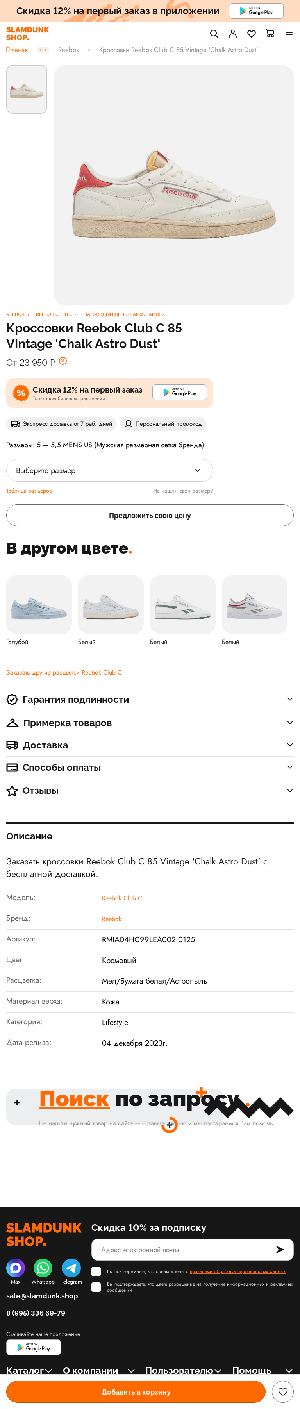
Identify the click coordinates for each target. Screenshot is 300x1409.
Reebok (68, 50)
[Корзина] (270, 33)
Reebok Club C (122, 898)
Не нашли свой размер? (183, 491)
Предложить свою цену (150, 515)
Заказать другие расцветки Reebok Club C (64, 672)
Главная (17, 50)
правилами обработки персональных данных (238, 1271)
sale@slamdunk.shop (42, 1296)
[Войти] (233, 33)
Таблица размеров (29, 491)
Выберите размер (45, 470)
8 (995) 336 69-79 (35, 1313)
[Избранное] (251, 33)
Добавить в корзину (136, 1392)
